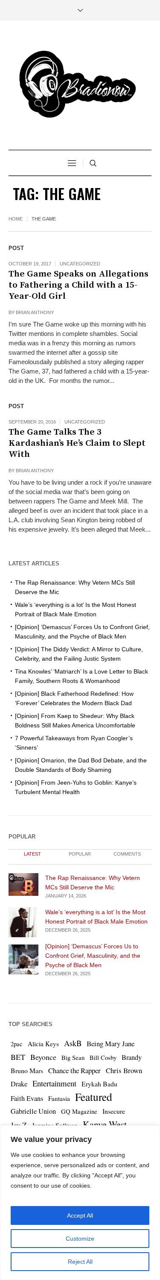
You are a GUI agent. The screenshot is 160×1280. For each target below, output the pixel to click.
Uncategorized (80, 263)
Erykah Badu (99, 1083)
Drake (19, 1084)
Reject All (80, 1261)
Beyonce (43, 1057)
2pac (17, 1044)
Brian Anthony (35, 312)
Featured (93, 1096)
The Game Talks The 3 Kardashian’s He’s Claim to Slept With (77, 443)
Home (16, 218)
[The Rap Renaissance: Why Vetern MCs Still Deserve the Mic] (23, 883)
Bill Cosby (103, 1057)
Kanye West (105, 1124)
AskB (72, 1043)
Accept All (80, 1215)
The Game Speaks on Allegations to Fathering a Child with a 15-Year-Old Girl (78, 285)
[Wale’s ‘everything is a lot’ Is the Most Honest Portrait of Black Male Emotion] (23, 921)
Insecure (113, 1110)
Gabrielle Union (33, 1111)
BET (18, 1057)
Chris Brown (124, 1070)
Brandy (132, 1057)
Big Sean (72, 1057)
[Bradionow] (80, 86)
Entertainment (54, 1083)
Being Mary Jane (110, 1043)
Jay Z (19, 1125)
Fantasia (59, 1098)
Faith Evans (27, 1098)
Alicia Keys (43, 1043)
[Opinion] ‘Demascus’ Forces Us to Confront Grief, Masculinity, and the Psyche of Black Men (92, 955)
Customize (80, 1238)
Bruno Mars (27, 1070)
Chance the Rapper (74, 1070)
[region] (80, 1202)
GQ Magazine (79, 1111)
